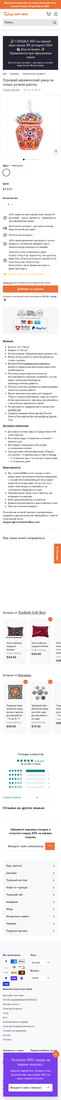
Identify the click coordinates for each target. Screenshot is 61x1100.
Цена (6, 183)
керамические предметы (37, 363)
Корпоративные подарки (15, 1021)
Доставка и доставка (13, 995)
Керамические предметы (34, 73)
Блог (5, 1017)
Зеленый (22, 172)
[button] (14, 587)
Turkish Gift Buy (11, 89)
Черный (14, 172)
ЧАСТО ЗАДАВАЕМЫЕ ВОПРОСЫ (20, 999)
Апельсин (6, 172)
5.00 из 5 (39, 760)
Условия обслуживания (14, 1030)
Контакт (7, 1035)
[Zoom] (56, 151)
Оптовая (7, 1039)
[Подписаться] (50, 846)
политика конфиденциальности (19, 1026)
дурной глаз (14, 410)
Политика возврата (13, 1008)
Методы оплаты (11, 1004)
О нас (6, 1013)
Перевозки (8, 282)
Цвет (13, 165)
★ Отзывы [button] (57, 553)
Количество (10, 198)
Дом (5, 73)
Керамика (14, 73)
